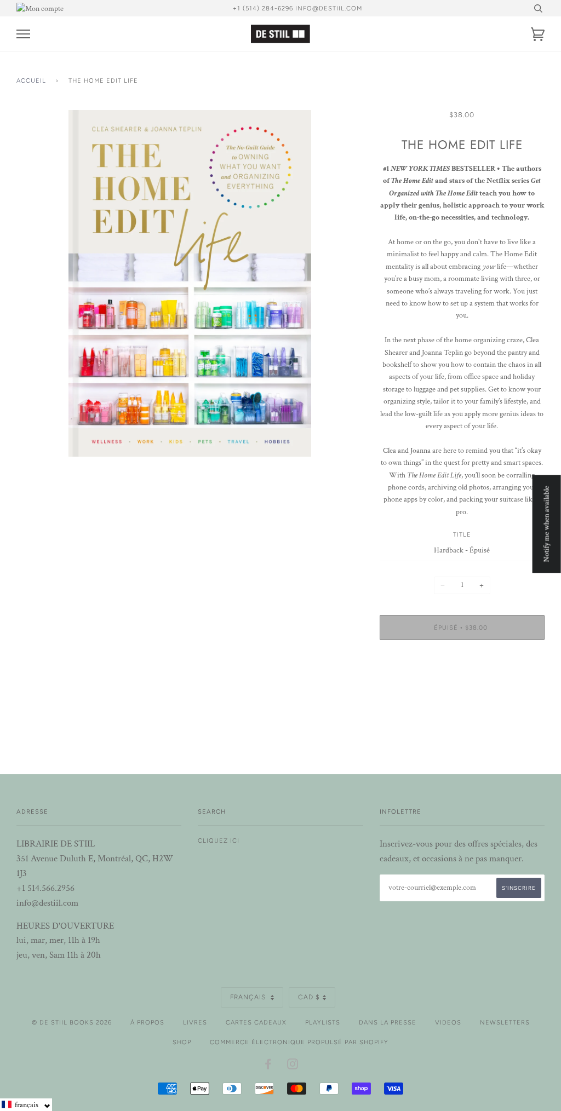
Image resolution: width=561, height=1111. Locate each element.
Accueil (31, 80)
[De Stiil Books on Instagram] (293, 1066)
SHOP (182, 1042)
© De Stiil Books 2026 (72, 1022)
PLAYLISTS (322, 1022)
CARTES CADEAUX (256, 1022)
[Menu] (23, 34)
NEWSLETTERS (505, 1022)
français (249, 997)
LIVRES (195, 1022)
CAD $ (309, 997)
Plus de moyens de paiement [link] (462, 686)
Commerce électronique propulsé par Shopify (299, 1042)
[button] (26, 1104)
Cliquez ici (218, 840)
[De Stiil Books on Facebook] (268, 1066)
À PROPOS (147, 1022)
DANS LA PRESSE (387, 1022)
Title (462, 534)
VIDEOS (448, 1022)
